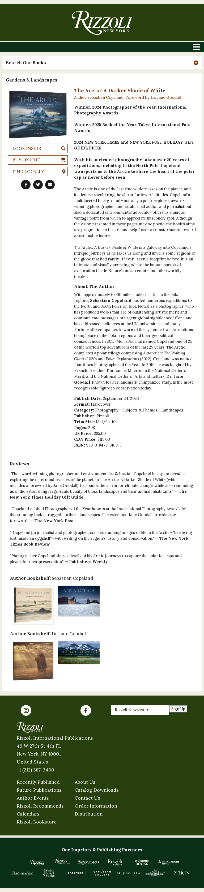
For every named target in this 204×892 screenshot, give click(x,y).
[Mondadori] (168, 862)
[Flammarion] (22, 873)
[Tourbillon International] (155, 873)
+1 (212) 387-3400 (35, 770)
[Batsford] (75, 873)
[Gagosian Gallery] (102, 873)
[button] (102, 63)
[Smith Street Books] (49, 873)
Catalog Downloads (97, 790)
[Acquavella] (128, 873)
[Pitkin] (181, 873)
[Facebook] (85, 710)
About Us (85, 782)
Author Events (33, 798)
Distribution (89, 814)
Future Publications (39, 790)
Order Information (96, 806)
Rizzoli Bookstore (37, 822)
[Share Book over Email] (50, 185)
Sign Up (178, 708)
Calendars (28, 814)
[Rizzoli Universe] (62, 861)
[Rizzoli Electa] (88, 862)
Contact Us (87, 798)
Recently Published (38, 782)
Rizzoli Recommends (40, 806)
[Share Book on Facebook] (26, 185)
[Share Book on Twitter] (38, 185)
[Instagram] (26, 710)
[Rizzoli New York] (102, 23)
